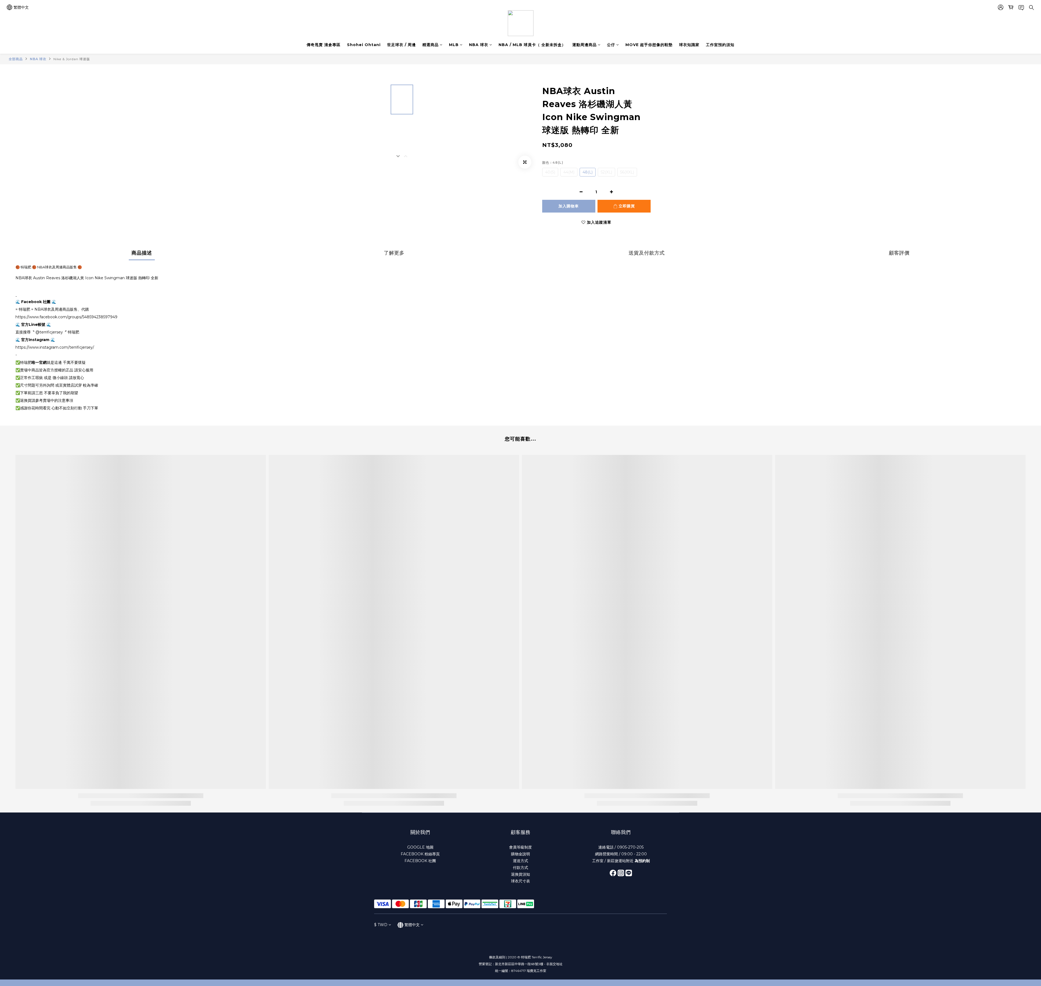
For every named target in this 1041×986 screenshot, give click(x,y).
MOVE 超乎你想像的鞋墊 (649, 44)
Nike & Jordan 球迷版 (71, 59)
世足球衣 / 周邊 (401, 44)
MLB (454, 44)
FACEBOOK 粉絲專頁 (420, 854)
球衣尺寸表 (520, 881)
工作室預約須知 (720, 44)
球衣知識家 (689, 44)
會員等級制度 (520, 847)
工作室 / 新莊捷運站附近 (621, 860)
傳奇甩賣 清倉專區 (323, 44)
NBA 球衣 (478, 44)
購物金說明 (520, 854)
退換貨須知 (520, 874)
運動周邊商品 (584, 44)
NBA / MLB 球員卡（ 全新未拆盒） (532, 44)
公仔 (611, 44)
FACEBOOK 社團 (420, 860)
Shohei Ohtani (364, 44)
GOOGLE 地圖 (420, 847)
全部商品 (16, 59)
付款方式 (520, 867)
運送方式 (520, 860)
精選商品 (430, 44)
